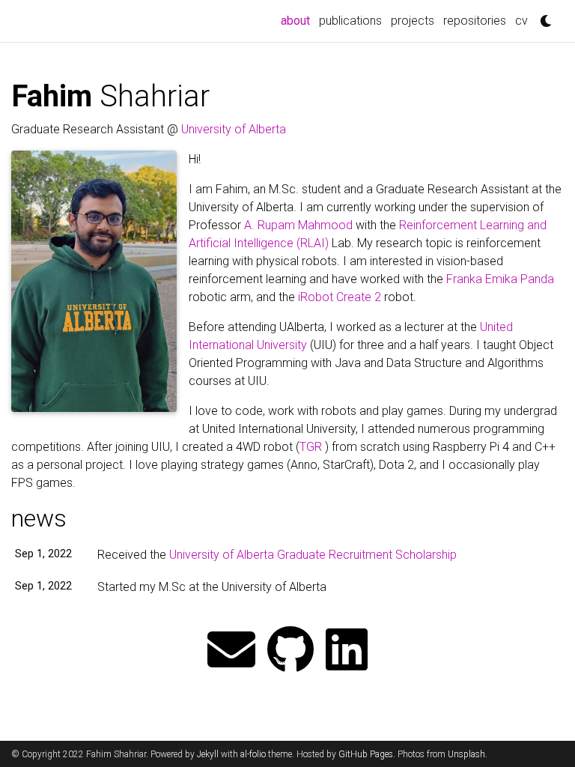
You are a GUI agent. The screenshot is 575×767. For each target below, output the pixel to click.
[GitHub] (290, 651)
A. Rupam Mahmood (298, 225)
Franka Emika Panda (500, 279)
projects (412, 20)
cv (521, 20)
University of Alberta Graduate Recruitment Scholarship (313, 555)
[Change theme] (542, 16)
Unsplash (466, 754)
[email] (231, 651)
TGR (310, 447)
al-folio (253, 754)
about (297, 20)
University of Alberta (233, 129)
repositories (474, 20)
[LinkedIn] (347, 651)
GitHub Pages (365, 754)
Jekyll (208, 754)
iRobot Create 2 (339, 297)
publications (350, 20)
